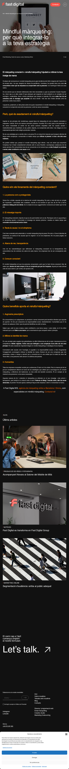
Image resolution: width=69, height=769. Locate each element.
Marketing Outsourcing (42, 715)
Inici (4, 13)
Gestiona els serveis (7, 747)
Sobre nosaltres (39, 696)
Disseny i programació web (43, 708)
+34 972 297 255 (8, 726)
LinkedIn (6, 714)
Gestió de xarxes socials (17, 57)
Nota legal (44, 766)
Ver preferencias (34, 762)
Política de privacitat (36, 766)
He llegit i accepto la (15, 704)
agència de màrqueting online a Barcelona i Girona (40, 388)
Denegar (34, 757)
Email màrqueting (40, 711)
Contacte (37, 703)
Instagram (6, 711)
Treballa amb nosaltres (42, 698)
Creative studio (39, 713)
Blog (36, 701)
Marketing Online (28, 57)
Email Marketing (7, 57)
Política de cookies (26, 766)
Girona (5, 724)
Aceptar (34, 752)
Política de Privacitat (21, 704)
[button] (66, 734)
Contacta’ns (50, 392)
